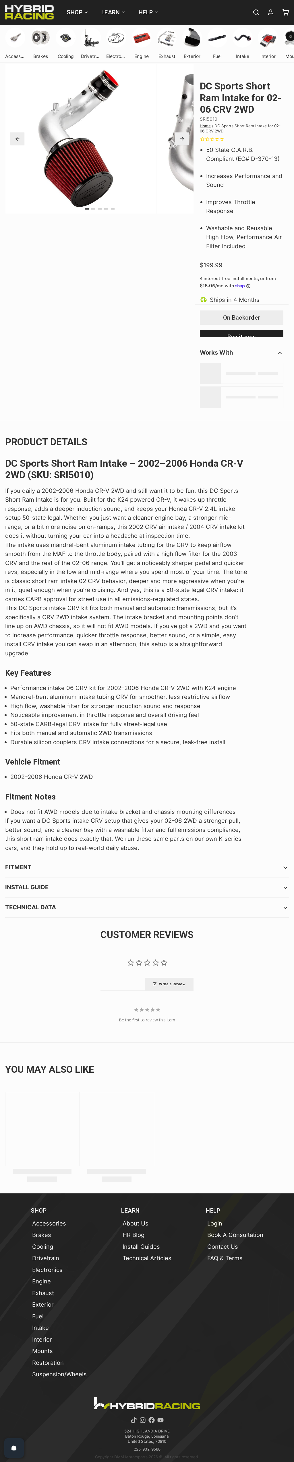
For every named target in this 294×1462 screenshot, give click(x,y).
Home (205, 126)
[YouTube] (160, 1420)
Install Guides (141, 1246)
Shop (74, 12)
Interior (42, 1339)
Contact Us (222, 1246)
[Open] (14, 1448)
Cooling (42, 1246)
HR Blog (133, 1234)
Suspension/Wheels (59, 1374)
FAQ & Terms (225, 1258)
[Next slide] (182, 138)
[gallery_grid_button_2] (100, 209)
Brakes (41, 1234)
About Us (135, 1223)
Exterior (43, 1304)
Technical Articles (147, 1258)
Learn (110, 12)
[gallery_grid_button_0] (87, 209)
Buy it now (241, 335)
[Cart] (283, 12)
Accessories (49, 1223)
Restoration (48, 1362)
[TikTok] (134, 1420)
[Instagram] (143, 1420)
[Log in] (268, 12)
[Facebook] (151, 1420)
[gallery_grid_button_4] (113, 209)
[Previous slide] (17, 138)
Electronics (47, 1269)
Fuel (38, 1316)
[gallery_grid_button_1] (93, 209)
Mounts (42, 1350)
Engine (41, 1281)
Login (214, 1223)
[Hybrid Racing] (29, 12)
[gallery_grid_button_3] (106, 209)
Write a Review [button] (172, 984)
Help (146, 12)
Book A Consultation (235, 1234)
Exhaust (43, 1293)
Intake (40, 1327)
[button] (241, 317)
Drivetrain (45, 1258)
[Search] (253, 12)
